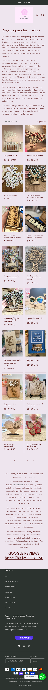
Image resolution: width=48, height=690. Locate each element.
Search (7, 576)
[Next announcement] (43, 2)
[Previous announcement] (4, 2)
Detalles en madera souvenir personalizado (35, 196)
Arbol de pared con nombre (10, 156)
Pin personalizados (10, 195)
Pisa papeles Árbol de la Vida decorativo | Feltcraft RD (12, 319)
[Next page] (33, 460)
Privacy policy (12, 681)
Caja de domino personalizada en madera (12, 236)
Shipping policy (37, 681)
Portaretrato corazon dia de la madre (35, 405)
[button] (4, 15)
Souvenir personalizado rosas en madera (35, 156)
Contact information (25, 685)
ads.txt (7, 607)
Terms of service (24, 681)
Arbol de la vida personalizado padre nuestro (34, 277)
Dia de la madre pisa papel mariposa (34, 445)
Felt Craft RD (14, 678)
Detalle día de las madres (33, 361)
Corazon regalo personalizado (9, 445)
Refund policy (10, 587)
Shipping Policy (11, 602)
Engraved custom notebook (10, 405)
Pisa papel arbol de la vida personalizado (11, 277)
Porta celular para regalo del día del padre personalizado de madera (12, 362)
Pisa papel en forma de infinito (34, 319)
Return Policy (10, 597)
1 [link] (14, 460)
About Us (8, 592)
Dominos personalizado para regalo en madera (35, 236)
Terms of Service (11, 581)
